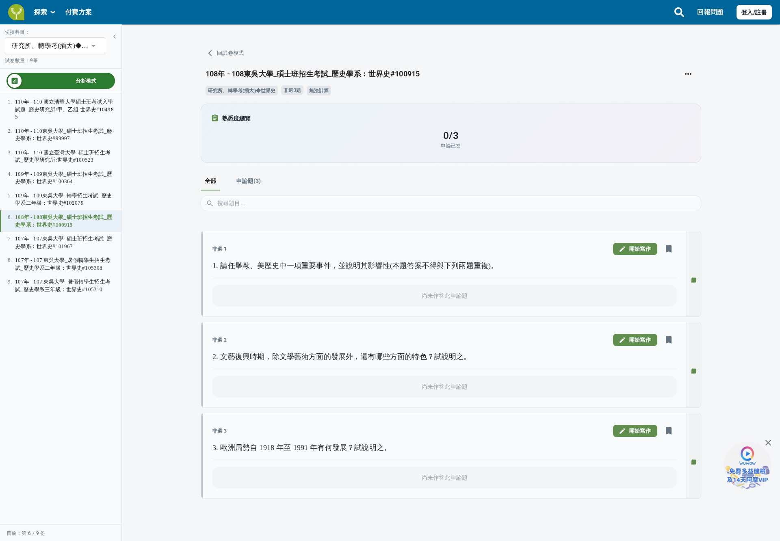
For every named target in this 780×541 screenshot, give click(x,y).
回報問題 (710, 12)
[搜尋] (679, 12)
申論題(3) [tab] (248, 180)
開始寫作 (640, 249)
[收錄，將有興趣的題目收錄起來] (669, 249)
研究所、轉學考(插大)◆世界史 (241, 90)
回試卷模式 (230, 53)
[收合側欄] (114, 36)
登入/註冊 (754, 12)
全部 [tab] (210, 180)
